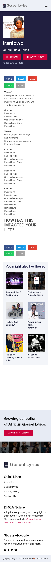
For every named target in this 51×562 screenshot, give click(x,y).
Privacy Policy (11, 491)
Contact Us (10, 496)
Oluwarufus (43, 558)
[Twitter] (12, 550)
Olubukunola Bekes (16, 50)
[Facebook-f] (9, 550)
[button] (46, 5)
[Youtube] (16, 550)
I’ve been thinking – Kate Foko (14, 358)
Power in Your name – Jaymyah (35, 325)
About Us (9, 482)
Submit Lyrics (11, 486)
